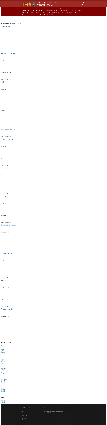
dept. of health (3, 382)
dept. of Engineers (4, 379)
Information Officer (39, 10)
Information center (47, 8)
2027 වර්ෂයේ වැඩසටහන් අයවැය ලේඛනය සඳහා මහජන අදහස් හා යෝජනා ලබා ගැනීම (46, 12)
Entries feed (3, 400)
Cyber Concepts (82, 423)
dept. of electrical (3, 378)
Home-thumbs (5, 27)
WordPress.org (3, 402)
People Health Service (8, 139)
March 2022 (3, 359)
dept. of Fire (3, 381)
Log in (2, 399)
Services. (27, 8)
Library (3, 111)
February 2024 (3, 351)
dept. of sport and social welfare (6, 384)
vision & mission (75, 8)
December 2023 (3, 352)
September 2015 (3, 368)
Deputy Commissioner (64, 10)
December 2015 (3, 367)
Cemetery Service (7, 168)
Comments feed (3, 401)
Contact (64, 8)
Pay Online (69, 8)
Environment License (8, 53)
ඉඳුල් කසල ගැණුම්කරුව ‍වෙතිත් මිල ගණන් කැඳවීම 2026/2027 (40, 14)
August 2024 (3, 349)
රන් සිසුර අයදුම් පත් (68, 12)
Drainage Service (6, 253)
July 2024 (2, 350)
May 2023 (2, 358)
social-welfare (3, 393)
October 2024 (3, 348)
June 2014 (2, 370)
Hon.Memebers (25, 12)
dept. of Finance (3, 380)
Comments (11, 50)
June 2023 (2, 357)
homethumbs (7, 50)
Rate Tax (4, 280)
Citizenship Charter (25, 10)
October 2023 (3, 354)
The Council (33, 8)
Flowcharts (33, 10)
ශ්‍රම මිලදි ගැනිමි (78, 10)
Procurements (3, 391)
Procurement (54, 8)
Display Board (6, 196)
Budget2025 (76, 12)
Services (6, 79)
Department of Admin (4, 374)
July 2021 (2, 360)
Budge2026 (71, 10)
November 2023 (3, 353)
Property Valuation (7, 309)
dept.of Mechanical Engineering (6, 387)
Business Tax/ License (8, 225)
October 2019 (3, 361)
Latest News (3, 390)
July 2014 (2, 369)
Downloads (40, 8)
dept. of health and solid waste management (8, 383)
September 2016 (3, 362)
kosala (2, 33)
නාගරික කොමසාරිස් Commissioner (51, 10)
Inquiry (59, 8)
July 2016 (2, 363)
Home (23, 8)
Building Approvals (7, 82)
